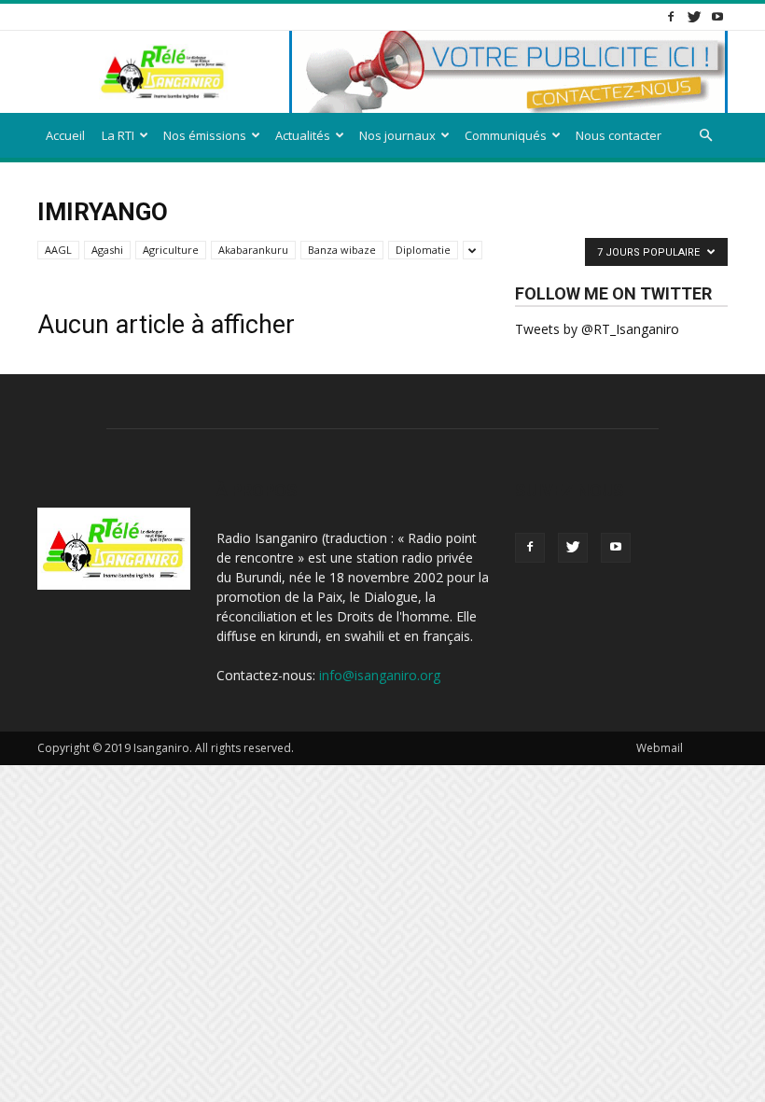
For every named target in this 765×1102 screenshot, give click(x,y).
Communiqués (506, 135)
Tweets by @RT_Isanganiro (597, 329)
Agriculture (171, 250)
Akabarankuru (253, 250)
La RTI (118, 135)
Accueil (65, 135)
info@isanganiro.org (379, 675)
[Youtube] (717, 16)
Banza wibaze (342, 250)
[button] (705, 136)
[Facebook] (671, 16)
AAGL (58, 250)
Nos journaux (397, 135)
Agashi (107, 250)
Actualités (302, 135)
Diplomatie (423, 250)
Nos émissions (204, 135)
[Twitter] (694, 16)
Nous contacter (618, 135)
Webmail (659, 748)
